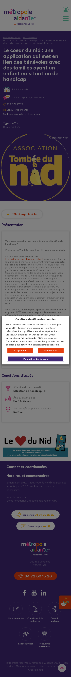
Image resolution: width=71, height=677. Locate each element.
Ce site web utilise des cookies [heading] (35, 319)
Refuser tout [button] (50, 350)
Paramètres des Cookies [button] (35, 358)
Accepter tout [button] (20, 350)
